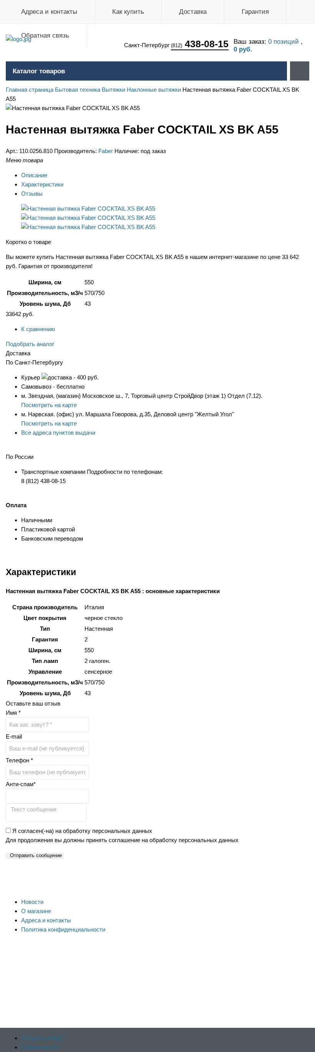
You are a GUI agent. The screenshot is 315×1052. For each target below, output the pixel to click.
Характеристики (42, 184)
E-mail (14, 736)
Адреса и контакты (49, 11)
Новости (32, 902)
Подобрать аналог (30, 344)
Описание (34, 175)
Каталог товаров (39, 71)
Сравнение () (39, 1047)
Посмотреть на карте (49, 405)
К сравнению (38, 329)
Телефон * (19, 760)
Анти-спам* (21, 784)
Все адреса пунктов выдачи (58, 432)
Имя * (13, 712)
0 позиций (284, 41)
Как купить (128, 11)
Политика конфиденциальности (63, 929)
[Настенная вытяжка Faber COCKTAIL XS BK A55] (88, 208)
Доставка (193, 11)
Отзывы (32, 193)
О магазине (36, 911)
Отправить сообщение (36, 855)
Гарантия (255, 11)
